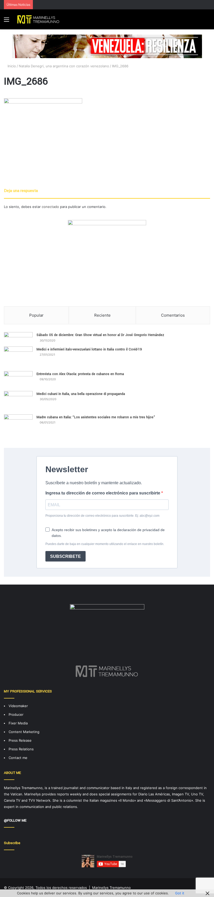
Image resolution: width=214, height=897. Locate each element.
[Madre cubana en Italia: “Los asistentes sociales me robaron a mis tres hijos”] (18, 427)
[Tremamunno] (39, 19)
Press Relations (21, 749)
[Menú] (6, 21)
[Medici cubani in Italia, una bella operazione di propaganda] (18, 401)
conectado (50, 207)
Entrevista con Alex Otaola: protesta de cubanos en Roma (80, 374)
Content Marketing (24, 732)
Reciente (102, 315)
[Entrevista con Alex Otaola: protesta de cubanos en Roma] (18, 379)
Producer (16, 714)
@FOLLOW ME (15, 820)
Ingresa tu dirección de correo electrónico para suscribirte (103, 493)
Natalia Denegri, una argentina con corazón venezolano (64, 66)
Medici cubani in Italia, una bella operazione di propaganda (81, 394)
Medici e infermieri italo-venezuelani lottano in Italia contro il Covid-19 (89, 349)
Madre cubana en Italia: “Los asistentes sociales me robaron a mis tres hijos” (96, 417)
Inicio (11, 66)
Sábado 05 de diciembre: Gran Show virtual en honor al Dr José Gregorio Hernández (100, 335)
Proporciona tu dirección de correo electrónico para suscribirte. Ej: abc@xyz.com (102, 516)
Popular (36, 315)
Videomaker (18, 706)
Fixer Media (18, 723)
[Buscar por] (207, 21)
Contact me (18, 758)
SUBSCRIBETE (65, 556)
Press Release (20, 740)
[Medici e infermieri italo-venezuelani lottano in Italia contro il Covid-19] (18, 356)
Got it (179, 893)
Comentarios (173, 315)
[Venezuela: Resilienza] (107, 46)
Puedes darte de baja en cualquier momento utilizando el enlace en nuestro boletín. (104, 544)
